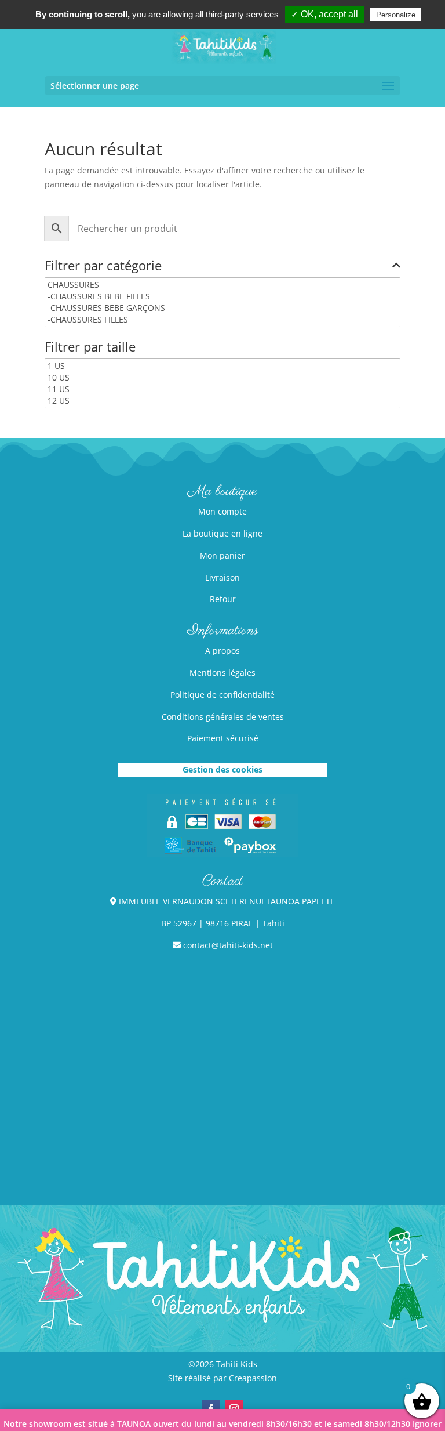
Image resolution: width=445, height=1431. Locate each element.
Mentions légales (222, 672)
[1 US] (222, 366)
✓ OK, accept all (324, 14)
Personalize (395, 14)
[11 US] (222, 389)
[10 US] (222, 377)
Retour (223, 598)
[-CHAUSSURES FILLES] (222, 319)
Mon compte (222, 511)
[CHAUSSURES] (222, 285)
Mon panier (222, 555)
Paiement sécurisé (222, 738)
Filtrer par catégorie (103, 266)
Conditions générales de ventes (223, 716)
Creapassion (253, 1377)
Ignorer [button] (427, 1423)
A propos (222, 650)
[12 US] (222, 401)
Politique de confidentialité (222, 694)
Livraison (222, 577)
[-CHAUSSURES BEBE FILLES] (222, 296)
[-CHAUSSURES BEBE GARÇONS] (222, 308)
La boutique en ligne (222, 533)
